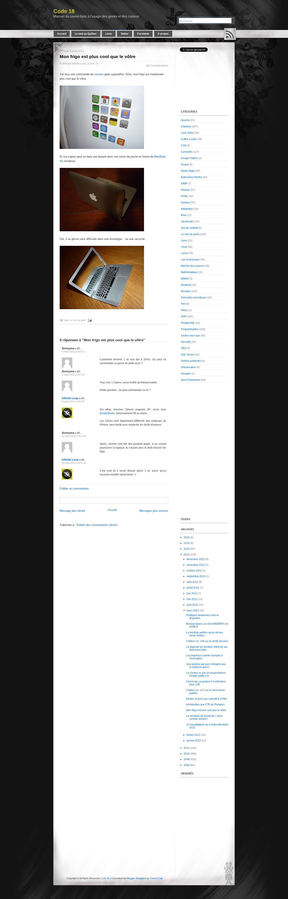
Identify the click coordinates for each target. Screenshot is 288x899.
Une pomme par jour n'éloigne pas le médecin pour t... (206, 666)
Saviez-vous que (190, 335)
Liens (108, 33)
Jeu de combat (189, 227)
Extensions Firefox (191, 177)
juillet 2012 (193, 587)
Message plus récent (72, 510)
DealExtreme (107, 413)
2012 (187, 554)
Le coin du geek (78, 320)
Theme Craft (156, 878)
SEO (183, 348)
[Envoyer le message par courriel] (89, 320)
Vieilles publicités (191, 360)
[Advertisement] (109, 500)
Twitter (125, 33)
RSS (230, 34)
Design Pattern (189, 158)
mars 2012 (193, 610)
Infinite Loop (70, 398)
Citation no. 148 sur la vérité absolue (207, 641)
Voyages (186, 373)
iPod (183, 215)
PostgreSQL (188, 322)
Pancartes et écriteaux (193, 297)
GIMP (184, 183)
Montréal (186, 284)
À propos (163, 33)
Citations (186, 126)
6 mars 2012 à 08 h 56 (73, 401)
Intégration (187, 208)
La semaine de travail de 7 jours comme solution (204, 717)
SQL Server (187, 354)
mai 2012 (192, 599)
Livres (184, 253)
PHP (183, 316)
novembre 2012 (196, 564)
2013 (187, 548)
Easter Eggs (188, 170)
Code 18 (63, 11)
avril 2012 (192, 604)
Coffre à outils (189, 139)
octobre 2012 (194, 570)
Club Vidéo (187, 132)
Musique (186, 291)
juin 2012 (192, 593)
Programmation (190, 329)
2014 (187, 543)
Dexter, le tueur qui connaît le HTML (206, 698)
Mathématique (189, 272)
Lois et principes (190, 259)
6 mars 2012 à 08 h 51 (73, 351)
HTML (184, 196)
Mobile (185, 278)
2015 (187, 537)
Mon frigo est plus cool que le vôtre (98, 56)
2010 (187, 753)
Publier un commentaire (74, 488)
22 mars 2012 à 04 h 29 (74, 436)
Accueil (61, 33)
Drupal (185, 164)
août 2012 (192, 582)
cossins (99, 74)
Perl (183, 303)
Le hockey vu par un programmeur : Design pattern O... (206, 674)
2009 (187, 759)
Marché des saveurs (192, 265)
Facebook (143, 33)
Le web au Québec (86, 33)
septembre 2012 (196, 576)
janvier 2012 (194, 740)
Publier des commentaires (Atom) (97, 524)
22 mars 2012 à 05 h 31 (74, 463)
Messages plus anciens (153, 510)
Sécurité (185, 341)
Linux (184, 246)
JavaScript (187, 221)
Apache (185, 120)
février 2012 (193, 734)
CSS (183, 145)
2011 (187, 748)
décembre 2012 (196, 559)
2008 (187, 765)
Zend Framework (190, 379)
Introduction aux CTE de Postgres (205, 704)
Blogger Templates (136, 878)
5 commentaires (159, 65)
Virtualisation (188, 367)
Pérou (184, 310)
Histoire (185, 189)
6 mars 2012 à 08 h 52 (73, 374)
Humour (185, 202)
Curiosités (186, 151)
